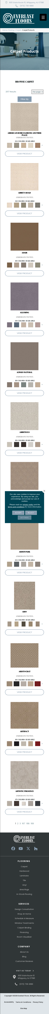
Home (5, 30)
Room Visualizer (24, 936)
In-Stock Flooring (24, 894)
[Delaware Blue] (38, 205)
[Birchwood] (24, 655)
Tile (24, 880)
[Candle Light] (23, 803)
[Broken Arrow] (38, 624)
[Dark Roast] (23, 444)
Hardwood (24, 871)
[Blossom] (38, 325)
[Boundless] (23, 205)
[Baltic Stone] (24, 775)
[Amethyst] (24, 296)
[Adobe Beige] (24, 595)
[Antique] (16, 624)
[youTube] (20, 849)
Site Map (23, 1008)
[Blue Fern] (23, 384)
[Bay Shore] (31, 624)
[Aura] (24, 176)
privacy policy (28, 504)
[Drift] (31, 564)
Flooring (11, 30)
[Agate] (24, 117)
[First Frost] (31, 444)
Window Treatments (24, 923)
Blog (24, 956)
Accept (18, 513)
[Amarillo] (24, 476)
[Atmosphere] (16, 145)
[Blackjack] (16, 684)
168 (28, 823)
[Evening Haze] (38, 564)
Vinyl (24, 885)
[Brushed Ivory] (31, 145)
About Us (24, 952)
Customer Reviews (24, 961)
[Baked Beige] (23, 145)
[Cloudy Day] (23, 564)
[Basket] (16, 384)
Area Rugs (24, 889)
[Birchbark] (31, 325)
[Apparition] (23, 624)
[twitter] (28, 849)
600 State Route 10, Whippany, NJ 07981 (26, 2)
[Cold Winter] (31, 803)
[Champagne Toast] (16, 265)
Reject (31, 513)
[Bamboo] (16, 205)
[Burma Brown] (16, 803)
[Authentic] (24, 535)
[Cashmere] (31, 684)
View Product (24, 153)
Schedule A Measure (24, 918)
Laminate (24, 875)
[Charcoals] (16, 444)
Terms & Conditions (23, 1002)
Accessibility (9, 1002)
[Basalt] (23, 325)
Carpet (18, 30)
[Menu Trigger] (43, 17)
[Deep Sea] (38, 803)
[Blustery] (31, 384)
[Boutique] (38, 384)
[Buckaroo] (38, 145)
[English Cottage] (38, 265)
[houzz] (35, 849)
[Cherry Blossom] (38, 684)
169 (32, 823)
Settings (24, 517)
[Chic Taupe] (31, 205)
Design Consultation (24, 909)
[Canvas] (24, 416)
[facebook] (13, 849)
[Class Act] (23, 265)
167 (23, 823)
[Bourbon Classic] (24, 236)
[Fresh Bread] (38, 444)
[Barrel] (24, 356)
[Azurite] (16, 325)
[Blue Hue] (16, 564)
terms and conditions (16, 507)
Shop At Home (24, 914)
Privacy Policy (38, 1002)
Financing (24, 932)
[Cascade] (23, 684)
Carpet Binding (24, 927)
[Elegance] (31, 265)
